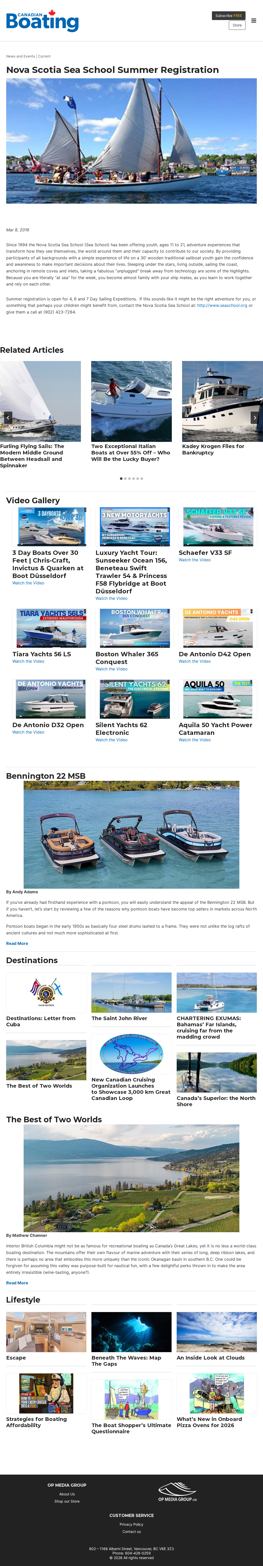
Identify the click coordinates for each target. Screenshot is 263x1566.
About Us (67, 1494)
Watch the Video (28, 583)
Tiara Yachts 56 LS (41, 654)
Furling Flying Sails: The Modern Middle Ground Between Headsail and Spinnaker (32, 456)
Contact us (132, 1531)
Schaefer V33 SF (205, 552)
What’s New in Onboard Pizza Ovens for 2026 (209, 1422)
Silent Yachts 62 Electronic (121, 728)
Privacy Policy (131, 1524)
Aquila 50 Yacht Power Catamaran (215, 728)
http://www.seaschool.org (222, 305)
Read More (17, 943)
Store (237, 25)
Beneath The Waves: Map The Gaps (126, 1361)
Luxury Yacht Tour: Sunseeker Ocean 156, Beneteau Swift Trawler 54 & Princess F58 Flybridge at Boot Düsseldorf (131, 572)
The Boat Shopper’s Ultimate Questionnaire (131, 1428)
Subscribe (228, 15)
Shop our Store (67, 1501)
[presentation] (40, 401)
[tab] (121, 478)
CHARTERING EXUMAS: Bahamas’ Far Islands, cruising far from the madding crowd (209, 1027)
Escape (16, 1358)
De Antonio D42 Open (215, 654)
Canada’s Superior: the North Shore (216, 1101)
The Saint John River (119, 1018)
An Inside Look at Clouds (211, 1358)
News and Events (20, 56)
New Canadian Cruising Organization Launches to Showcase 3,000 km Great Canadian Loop (131, 1089)
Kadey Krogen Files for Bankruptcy (213, 449)
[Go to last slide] (8, 418)
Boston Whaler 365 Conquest (127, 658)
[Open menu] (253, 20)
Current (44, 56)
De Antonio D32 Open (48, 725)
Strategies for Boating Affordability (36, 1422)
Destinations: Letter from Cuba (41, 1021)
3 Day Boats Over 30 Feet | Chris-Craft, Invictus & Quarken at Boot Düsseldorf (47, 564)
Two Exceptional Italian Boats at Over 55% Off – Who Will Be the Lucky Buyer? (130, 452)
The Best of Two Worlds (39, 1086)
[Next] (255, 418)
